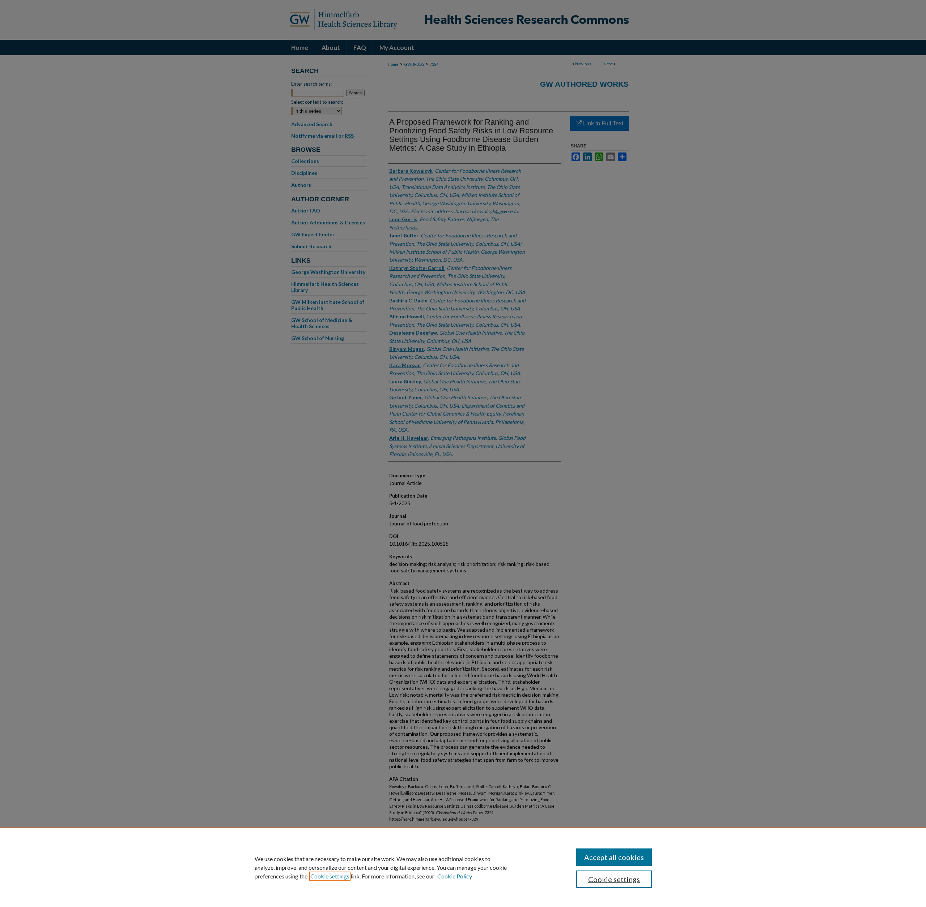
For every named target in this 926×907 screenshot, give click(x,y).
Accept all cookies (614, 857)
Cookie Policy (454, 876)
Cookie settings (329, 876)
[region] (463, 867)
